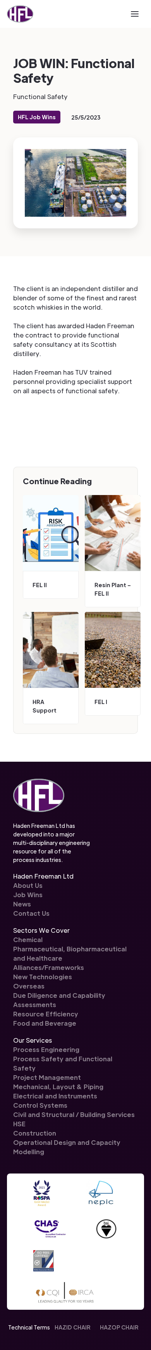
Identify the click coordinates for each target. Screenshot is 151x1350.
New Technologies (42, 977)
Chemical (28, 939)
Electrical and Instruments (55, 1096)
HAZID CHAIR (73, 1327)
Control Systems (40, 1105)
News (22, 904)
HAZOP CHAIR (119, 1327)
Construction (34, 1133)
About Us (28, 885)
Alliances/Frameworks (48, 967)
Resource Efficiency (45, 1014)
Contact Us (31, 913)
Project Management (47, 1077)
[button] (134, 14)
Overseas (29, 986)
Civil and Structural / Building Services (74, 1114)
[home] (20, 14)
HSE (19, 1124)
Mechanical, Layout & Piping (58, 1087)
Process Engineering (46, 1049)
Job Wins (28, 895)
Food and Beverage (44, 1023)
